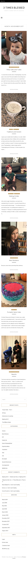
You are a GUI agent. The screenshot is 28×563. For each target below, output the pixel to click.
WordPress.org (5, 548)
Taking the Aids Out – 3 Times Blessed (11, 480)
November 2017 (6, 521)
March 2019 (5, 499)
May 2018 (4, 505)
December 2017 (6, 518)
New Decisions (14, 260)
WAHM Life (4, 468)
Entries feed (5, 542)
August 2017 (5, 530)
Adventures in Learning (7, 416)
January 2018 (5, 515)
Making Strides (14, 196)
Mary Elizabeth (5, 484)
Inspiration (17, 193)
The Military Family (6, 422)
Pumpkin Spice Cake (14, 312)
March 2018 (5, 512)
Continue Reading (14, 89)
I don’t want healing (15, 484)
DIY (3, 437)
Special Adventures (6, 462)
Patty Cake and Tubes (14, 69)
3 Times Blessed (14, 7)
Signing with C (5, 419)
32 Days (4, 412)
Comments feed (6, 545)
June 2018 (4, 502)
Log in (3, 539)
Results (14, 374)
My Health (4, 458)
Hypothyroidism (5, 446)
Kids (3, 452)
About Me (3, 1)
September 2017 (6, 527)
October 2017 (5, 524)
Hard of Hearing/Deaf (14, 67)
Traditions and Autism (14, 132)
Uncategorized (5, 465)
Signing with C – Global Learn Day (10, 476)
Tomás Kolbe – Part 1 (7, 409)
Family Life (16, 129)
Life (3, 455)
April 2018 (4, 508)
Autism (11, 129)
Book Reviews (5, 434)
